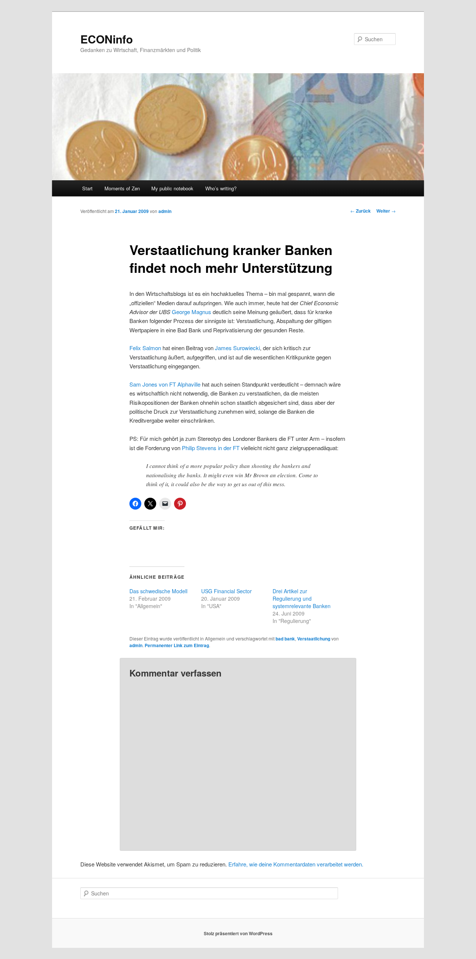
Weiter (386, 210)
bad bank (285, 638)
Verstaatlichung (313, 638)
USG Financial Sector (226, 591)
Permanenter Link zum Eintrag (177, 645)
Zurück (360, 210)
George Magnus (191, 312)
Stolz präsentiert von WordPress (238, 933)
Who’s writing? (221, 188)
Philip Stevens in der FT (210, 448)
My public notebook (172, 188)
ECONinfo (106, 39)
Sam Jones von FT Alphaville (164, 384)
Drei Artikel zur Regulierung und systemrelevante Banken (302, 598)
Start (87, 188)
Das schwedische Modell (158, 591)
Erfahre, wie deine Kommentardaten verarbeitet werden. (295, 864)
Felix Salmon (145, 348)
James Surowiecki (237, 348)
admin (164, 211)
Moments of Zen (122, 188)
